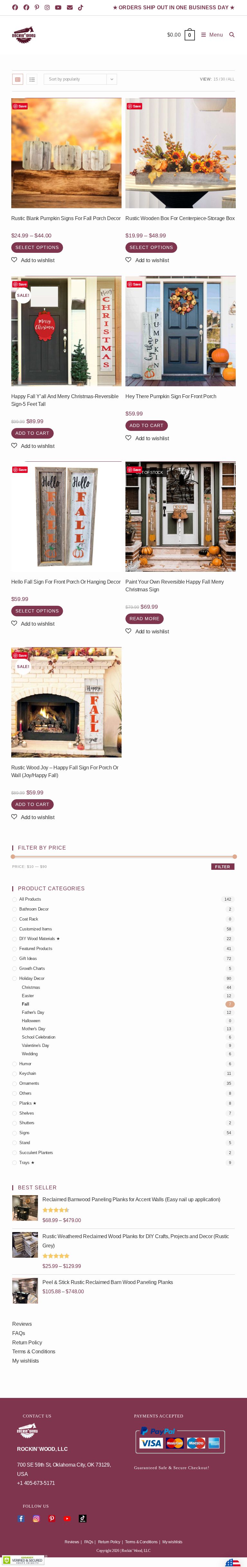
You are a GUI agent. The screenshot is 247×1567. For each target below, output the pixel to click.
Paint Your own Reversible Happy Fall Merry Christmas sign (174, 585)
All (231, 79)
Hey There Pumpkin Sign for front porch (170, 396)
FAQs (18, 1333)
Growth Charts (32, 968)
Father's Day (33, 1012)
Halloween (31, 1020)
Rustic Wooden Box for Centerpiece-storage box (180, 218)
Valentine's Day (35, 1045)
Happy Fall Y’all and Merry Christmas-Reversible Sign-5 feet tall (65, 400)
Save (22, 106)
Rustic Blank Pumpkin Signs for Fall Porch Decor (66, 218)
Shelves (26, 1113)
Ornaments (29, 1083)
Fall (25, 1004)
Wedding (29, 1053)
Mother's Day (33, 1028)
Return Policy (27, 1342)
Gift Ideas (28, 958)
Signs (24, 1132)
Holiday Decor (31, 978)
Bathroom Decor (33, 909)
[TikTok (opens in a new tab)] (82, 7)
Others (25, 1093)
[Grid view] (17, 79)
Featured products (35, 948)
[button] (33, 260)
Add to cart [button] (32, 433)
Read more (145, 618)
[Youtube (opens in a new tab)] (59, 7)
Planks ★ (28, 1103)
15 (216, 79)
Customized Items (35, 929)
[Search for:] (229, 35)
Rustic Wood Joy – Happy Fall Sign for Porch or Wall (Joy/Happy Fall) (64, 771)
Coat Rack (28, 919)
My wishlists (25, 1361)
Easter (27, 995)
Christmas (31, 987)
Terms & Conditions (33, 1351)
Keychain (27, 1073)
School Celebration (38, 1037)
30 (223, 79)
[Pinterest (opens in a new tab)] (38, 7)
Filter (222, 867)
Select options (37, 247)
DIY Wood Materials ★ (39, 938)
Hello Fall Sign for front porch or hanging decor (66, 582)
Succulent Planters (36, 1152)
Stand (24, 1142)
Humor (25, 1063)
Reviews (22, 1324)
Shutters (26, 1122)
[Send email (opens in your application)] (71, 7)
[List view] (31, 79)
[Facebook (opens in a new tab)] (17, 7)
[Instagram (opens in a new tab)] (48, 7)
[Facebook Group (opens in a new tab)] (27, 7)
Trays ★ (26, 1162)
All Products (30, 899)
